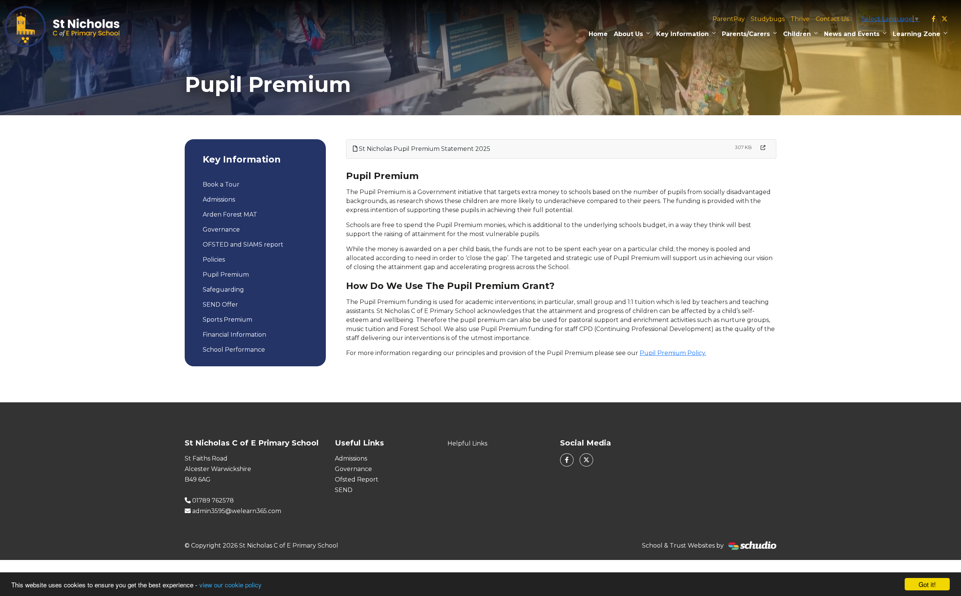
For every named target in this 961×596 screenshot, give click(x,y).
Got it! (927, 584)
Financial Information (234, 334)
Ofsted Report (356, 479)
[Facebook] (933, 19)
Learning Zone (916, 34)
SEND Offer (220, 304)
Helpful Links (467, 443)
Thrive (800, 19)
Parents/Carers (746, 34)
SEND (343, 490)
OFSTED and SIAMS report (243, 244)
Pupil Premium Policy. (673, 353)
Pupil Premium (226, 274)
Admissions (219, 199)
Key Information (682, 34)
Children (797, 34)
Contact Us (832, 19)
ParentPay (728, 19)
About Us (628, 34)
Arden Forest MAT (230, 214)
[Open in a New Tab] (763, 147)
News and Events (852, 34)
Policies (214, 259)
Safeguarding (223, 289)
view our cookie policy (230, 584)
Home (598, 34)
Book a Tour (221, 184)
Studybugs (768, 19)
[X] (944, 19)
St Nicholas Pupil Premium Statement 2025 (423, 148)
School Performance (234, 349)
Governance (221, 229)
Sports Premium (227, 319)
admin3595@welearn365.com (236, 511)
